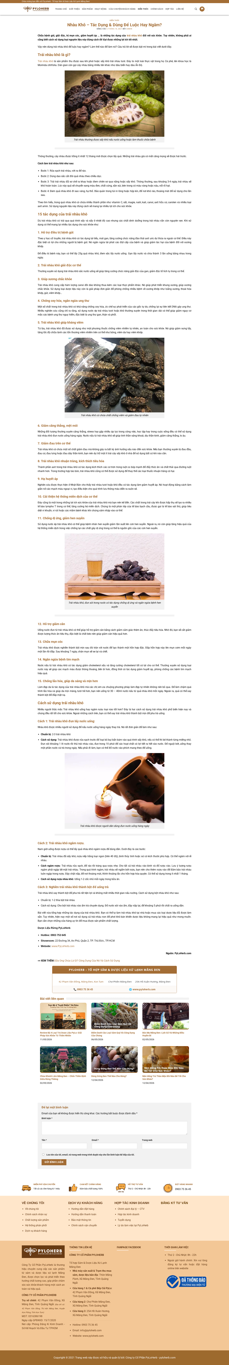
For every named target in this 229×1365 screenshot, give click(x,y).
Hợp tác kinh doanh (128, 1214)
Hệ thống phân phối (36, 1225)
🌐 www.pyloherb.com (142, 989)
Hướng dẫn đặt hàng (82, 1208)
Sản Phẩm (87, 9)
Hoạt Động (101, 9)
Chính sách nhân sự (36, 1214)
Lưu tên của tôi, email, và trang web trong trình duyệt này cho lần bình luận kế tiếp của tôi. (90, 1154)
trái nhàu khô (134, 35)
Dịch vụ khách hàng (36, 1230)
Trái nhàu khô (45, 61)
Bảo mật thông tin (81, 1219)
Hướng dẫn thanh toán (83, 1214)
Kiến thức (143, 9)
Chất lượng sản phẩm (37, 1219)
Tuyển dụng (124, 1219)
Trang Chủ (61, 9)
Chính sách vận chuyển (84, 1225)
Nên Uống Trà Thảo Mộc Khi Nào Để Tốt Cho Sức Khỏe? (164, 1077)
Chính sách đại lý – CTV (131, 1208)
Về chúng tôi (32, 1208)
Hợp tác (169, 9)
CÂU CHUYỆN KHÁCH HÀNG (122, 9)
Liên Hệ (180, 9)
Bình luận (47, 1118)
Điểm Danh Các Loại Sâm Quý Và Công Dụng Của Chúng (113, 1034)
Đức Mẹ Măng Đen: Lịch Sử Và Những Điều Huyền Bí (163, 1034)
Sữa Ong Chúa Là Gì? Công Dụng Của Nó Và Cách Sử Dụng (87, 960)
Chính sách (157, 9)
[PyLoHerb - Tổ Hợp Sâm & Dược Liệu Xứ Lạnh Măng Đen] (36, 9)
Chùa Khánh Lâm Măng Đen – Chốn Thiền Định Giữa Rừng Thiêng (63, 1077)
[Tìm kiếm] (196, 9)
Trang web (147, 1140)
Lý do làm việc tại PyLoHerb (133, 1225)
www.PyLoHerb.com (63, 946)
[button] (202, 9)
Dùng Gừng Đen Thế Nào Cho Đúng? (109, 1076)
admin (129, 29)
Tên (44, 1140)
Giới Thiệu (74, 9)
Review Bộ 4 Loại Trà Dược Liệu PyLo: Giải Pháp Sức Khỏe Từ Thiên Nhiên (61, 1034)
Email (95, 1140)
